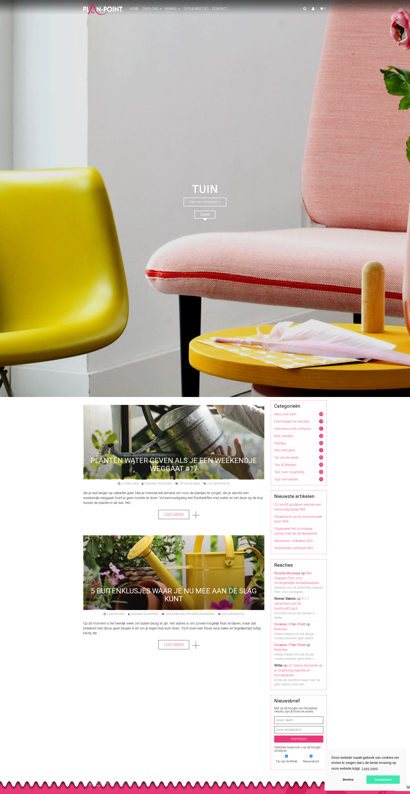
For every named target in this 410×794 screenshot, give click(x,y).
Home (134, 9)
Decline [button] (348, 779)
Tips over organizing (200, 614)
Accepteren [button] (383, 779)
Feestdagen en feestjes (291, 421)
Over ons (150, 9)
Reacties (280, 629)
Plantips (280, 443)
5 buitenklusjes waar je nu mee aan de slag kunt (174, 595)
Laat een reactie (218, 483)
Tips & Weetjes (196, 9)
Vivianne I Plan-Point (158, 483)
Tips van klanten (286, 479)
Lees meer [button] (370, 768)
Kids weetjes (283, 436)
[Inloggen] (313, 9)
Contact (219, 9)
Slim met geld (284, 450)
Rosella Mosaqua (287, 573)
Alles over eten (285, 414)
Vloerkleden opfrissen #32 (293, 548)
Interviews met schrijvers (292, 429)
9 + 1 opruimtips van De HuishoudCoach (291, 603)
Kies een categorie (203, 202)
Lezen (205, 214)
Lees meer (174, 514)
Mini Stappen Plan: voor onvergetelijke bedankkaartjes (296, 578)
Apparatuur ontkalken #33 (293, 541)
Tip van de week (189, 483)
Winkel (171, 9)
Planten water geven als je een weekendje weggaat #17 (174, 464)
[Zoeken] (305, 9)
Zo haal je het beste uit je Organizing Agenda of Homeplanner (298, 670)
